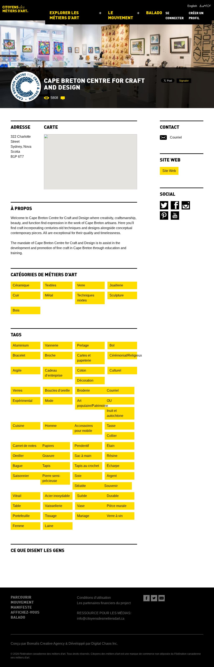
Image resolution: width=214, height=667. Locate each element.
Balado (18, 617)
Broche (50, 355)
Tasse (111, 425)
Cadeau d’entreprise (53, 373)
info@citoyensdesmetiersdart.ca (100, 618)
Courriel (113, 390)
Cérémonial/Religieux (123, 355)
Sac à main (83, 456)
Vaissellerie (53, 506)
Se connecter (175, 16)
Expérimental (22, 400)
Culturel (115, 370)
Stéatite (80, 486)
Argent (112, 476)
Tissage (51, 516)
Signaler (184, 80)
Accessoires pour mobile (84, 428)
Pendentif (82, 446)
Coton (81, 370)
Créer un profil (196, 16)
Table (17, 506)
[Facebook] (175, 205)
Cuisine (18, 425)
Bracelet (19, 355)
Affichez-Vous (25, 612)
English (192, 6)
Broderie (83, 390)
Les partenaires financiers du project (104, 603)
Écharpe (113, 466)
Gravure (48, 456)
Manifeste (21, 607)
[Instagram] (186, 205)
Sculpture (117, 295)
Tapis (46, 466)
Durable (113, 496)
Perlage (83, 345)
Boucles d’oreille (57, 390)
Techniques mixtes (85, 298)
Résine (112, 456)
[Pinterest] (164, 215)
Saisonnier (21, 476)
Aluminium (21, 345)
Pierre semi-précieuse (51, 478)
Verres (17, 390)
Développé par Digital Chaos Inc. (93, 643)
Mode (49, 400)
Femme (18, 526)
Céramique (21, 285)
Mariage (83, 516)
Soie (78, 476)
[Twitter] (164, 205)
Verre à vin (115, 516)
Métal (49, 295)
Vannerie (51, 345)
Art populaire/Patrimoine (91, 403)
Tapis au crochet (87, 466)
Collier (112, 436)
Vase (81, 506)
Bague (18, 466)
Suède (82, 496)
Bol (112, 345)
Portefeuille (21, 516)
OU (109, 400)
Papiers (48, 446)
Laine (49, 526)
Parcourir (21, 597)
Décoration (85, 380)
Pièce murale (116, 506)
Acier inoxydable (57, 496)
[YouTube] (175, 215)
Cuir (16, 295)
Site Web (169, 171)
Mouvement (22, 602)
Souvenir (111, 486)
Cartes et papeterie (84, 358)
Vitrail (17, 496)
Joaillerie (116, 285)
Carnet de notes (24, 446)
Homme (51, 425)
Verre (81, 285)
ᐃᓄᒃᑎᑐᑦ (205, 6)
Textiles (50, 285)
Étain (111, 446)
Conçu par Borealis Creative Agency (38, 643)
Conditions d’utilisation (94, 597)
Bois (16, 310)
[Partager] (146, 598)
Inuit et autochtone (115, 413)
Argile (17, 370)
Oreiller (18, 456)
